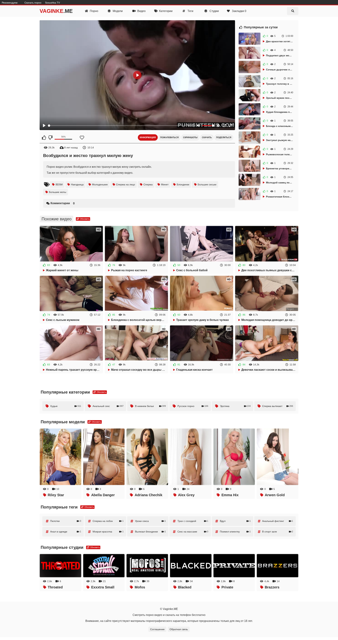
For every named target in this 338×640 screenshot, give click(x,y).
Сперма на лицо (125, 184)
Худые (65, 406)
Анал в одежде (65, 531)
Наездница (77, 184)
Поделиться (223, 137)
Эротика (235, 406)
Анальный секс (108, 406)
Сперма (148, 184)
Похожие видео (56, 219)
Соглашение (157, 629)
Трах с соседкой (192, 521)
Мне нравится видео (44, 137)
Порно (93, 11)
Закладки (238, 11)
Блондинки (183, 184)
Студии (214, 11)
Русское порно (192, 406)
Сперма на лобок (108, 521)
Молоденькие (100, 184)
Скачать (207, 137)
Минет (164, 184)
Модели (117, 11)
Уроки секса (150, 521)
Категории (165, 11)
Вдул (235, 521)
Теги (190, 11)
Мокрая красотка (108, 531)
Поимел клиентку (235, 531)
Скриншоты (190, 137)
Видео (141, 11)
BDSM (59, 184)
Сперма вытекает (277, 406)
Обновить (84, 219)
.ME (56, 11)
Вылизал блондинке (150, 531)
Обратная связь (179, 629)
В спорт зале (277, 531)
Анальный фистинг (277, 521)
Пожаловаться (169, 137)
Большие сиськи (207, 184)
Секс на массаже (192, 531)
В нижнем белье (150, 406)
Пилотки (65, 521)
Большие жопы (57, 192)
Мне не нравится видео (50, 137)
